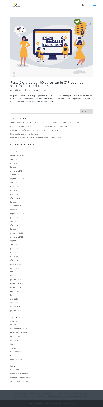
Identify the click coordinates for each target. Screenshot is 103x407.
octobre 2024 (15, 175)
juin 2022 (14, 252)
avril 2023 (14, 221)
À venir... (43, 90)
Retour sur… (15, 340)
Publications (15, 336)
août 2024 (14, 182)
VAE (11, 356)
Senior (13, 344)
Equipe (13, 324)
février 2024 (15, 198)
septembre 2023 (17, 213)
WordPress (69, 403)
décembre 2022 (16, 233)
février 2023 (15, 225)
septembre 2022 (17, 241)
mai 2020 (14, 272)
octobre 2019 (15, 291)
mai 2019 (14, 299)
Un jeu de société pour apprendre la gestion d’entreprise (34, 130)
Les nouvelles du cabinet (20, 328)
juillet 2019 (15, 295)
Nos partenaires (37, 396)
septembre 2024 (17, 179)
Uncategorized (16, 352)
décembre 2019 (16, 283)
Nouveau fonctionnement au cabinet (25, 134)
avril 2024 (14, 194)
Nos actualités (80, 394)
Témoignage (15, 348)
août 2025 (14, 159)
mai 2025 (14, 163)
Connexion (14, 370)
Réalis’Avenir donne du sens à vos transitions (67, 396)
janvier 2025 (15, 167)
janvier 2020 (15, 279)
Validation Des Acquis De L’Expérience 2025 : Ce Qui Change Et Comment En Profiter (45, 122)
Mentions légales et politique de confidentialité (34, 394)
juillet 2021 (15, 268)
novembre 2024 (16, 171)
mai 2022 (14, 256)
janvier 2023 (15, 229)
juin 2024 (14, 190)
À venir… (14, 321)
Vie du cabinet (16, 359)
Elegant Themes (45, 403)
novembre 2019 (16, 287)
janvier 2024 (15, 202)
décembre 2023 (16, 206)
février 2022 (15, 260)
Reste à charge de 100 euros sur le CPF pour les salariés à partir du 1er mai (46, 84)
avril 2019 (14, 303)
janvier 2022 (15, 264)
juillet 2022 (15, 248)
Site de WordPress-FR (19, 381)
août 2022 (14, 244)
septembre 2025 (17, 155)
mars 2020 (14, 275)
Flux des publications (19, 374)
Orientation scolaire (18, 332)
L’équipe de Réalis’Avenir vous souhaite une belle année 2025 (36, 138)
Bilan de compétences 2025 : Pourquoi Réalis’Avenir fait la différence (39, 126)
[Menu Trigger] (94, 5)
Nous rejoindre (64, 394)
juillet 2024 (15, 186)
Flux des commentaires (20, 377)
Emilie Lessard (20, 90)
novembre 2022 (16, 237)
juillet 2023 (15, 217)
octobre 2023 (15, 209)
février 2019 (15, 306)
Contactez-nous (20, 396)
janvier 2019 (15, 310)
